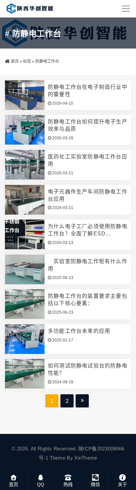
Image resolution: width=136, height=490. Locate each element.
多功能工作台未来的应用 (79, 331)
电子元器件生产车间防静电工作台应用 (87, 195)
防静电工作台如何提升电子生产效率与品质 (87, 125)
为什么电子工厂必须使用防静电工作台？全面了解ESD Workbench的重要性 (87, 230)
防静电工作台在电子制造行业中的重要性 (87, 90)
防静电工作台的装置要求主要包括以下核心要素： (87, 299)
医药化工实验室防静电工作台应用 (87, 160)
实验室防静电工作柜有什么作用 (87, 265)
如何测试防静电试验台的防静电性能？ (87, 369)
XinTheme (85, 458)
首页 (15, 61)
